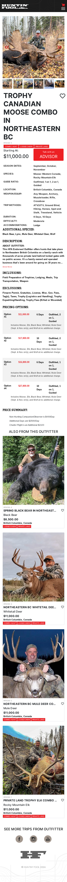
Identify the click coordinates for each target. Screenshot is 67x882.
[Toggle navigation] (63, 8)
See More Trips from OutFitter (33, 829)
